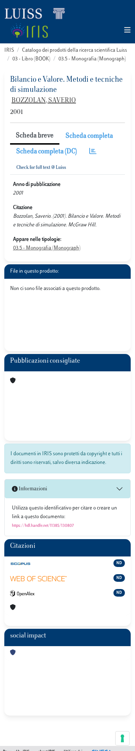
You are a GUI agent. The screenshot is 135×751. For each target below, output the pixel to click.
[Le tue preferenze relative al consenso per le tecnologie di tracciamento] (122, 738)
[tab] (93, 152)
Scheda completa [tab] (89, 136)
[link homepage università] (29, 30)
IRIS (9, 50)
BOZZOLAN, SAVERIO (44, 101)
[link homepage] (37, 13)
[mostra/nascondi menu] (127, 30)
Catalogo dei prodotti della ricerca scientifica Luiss (74, 50)
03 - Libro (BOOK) (31, 59)
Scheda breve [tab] (35, 136)
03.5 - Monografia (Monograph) (92, 59)
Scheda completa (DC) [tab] (46, 152)
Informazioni (32, 489)
